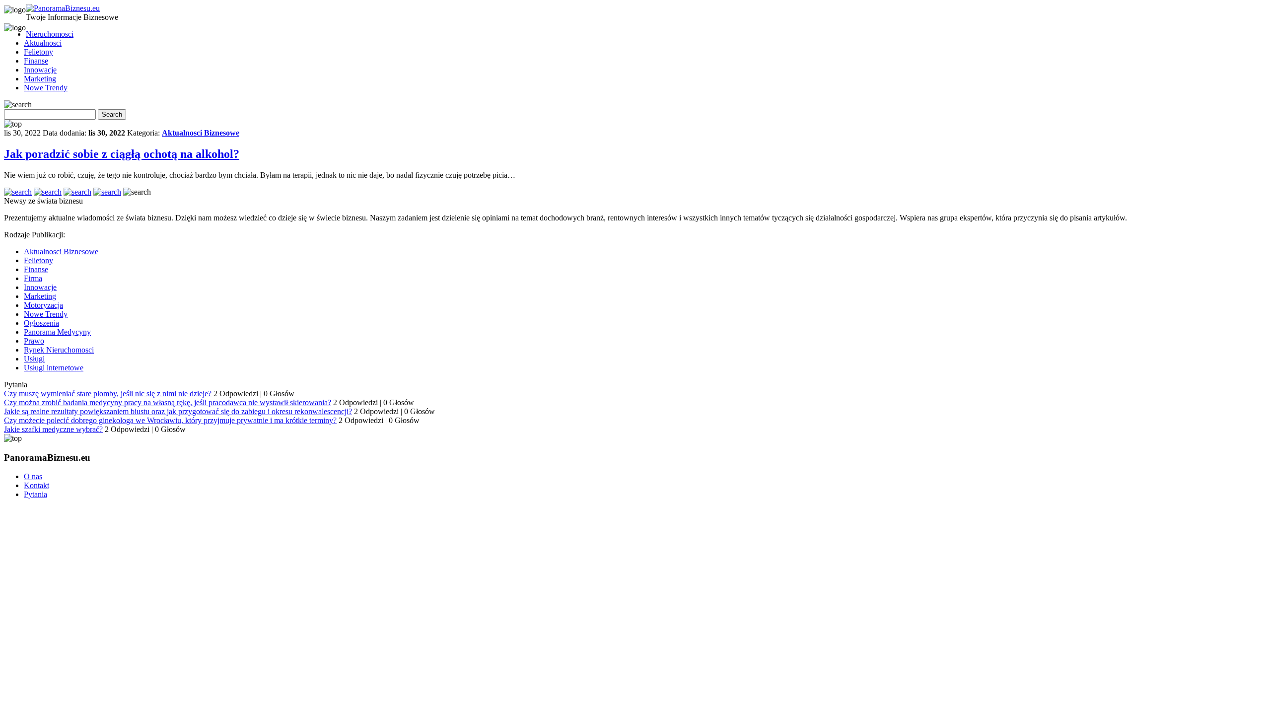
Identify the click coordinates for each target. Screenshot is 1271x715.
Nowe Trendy (46, 87)
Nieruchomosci (49, 34)
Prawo (34, 341)
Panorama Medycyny (57, 332)
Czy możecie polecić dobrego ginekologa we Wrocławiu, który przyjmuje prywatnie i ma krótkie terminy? (170, 420)
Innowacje (40, 70)
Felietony (38, 52)
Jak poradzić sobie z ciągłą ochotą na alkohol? (121, 153)
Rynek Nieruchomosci (59, 350)
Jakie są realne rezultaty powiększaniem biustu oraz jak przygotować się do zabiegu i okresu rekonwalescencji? (178, 411)
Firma (33, 278)
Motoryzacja (43, 305)
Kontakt (36, 485)
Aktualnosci (43, 43)
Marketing (40, 78)
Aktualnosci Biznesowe (200, 133)
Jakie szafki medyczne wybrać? (53, 429)
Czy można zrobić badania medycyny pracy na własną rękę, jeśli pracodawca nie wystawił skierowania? (167, 402)
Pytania (35, 494)
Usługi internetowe (53, 367)
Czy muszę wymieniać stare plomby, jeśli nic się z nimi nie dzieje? (108, 393)
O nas (33, 476)
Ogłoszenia (41, 323)
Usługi (34, 359)
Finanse (36, 61)
